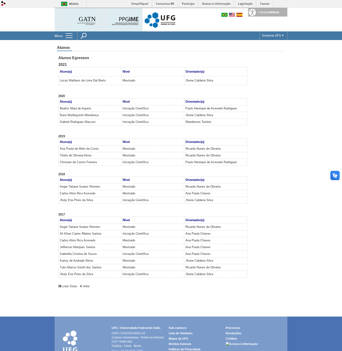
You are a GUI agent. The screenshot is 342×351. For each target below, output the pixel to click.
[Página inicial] (80, 19)
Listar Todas (69, 286)
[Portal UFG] (160, 20)
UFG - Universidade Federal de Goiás (136, 328)
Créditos (231, 338)
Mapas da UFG (178, 338)
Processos (233, 328)
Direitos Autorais (180, 344)
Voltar (86, 286)
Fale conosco (177, 328)
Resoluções (233, 333)
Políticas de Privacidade (185, 349)
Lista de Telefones (181, 333)
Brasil (74, 4)
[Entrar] (3, 4)
